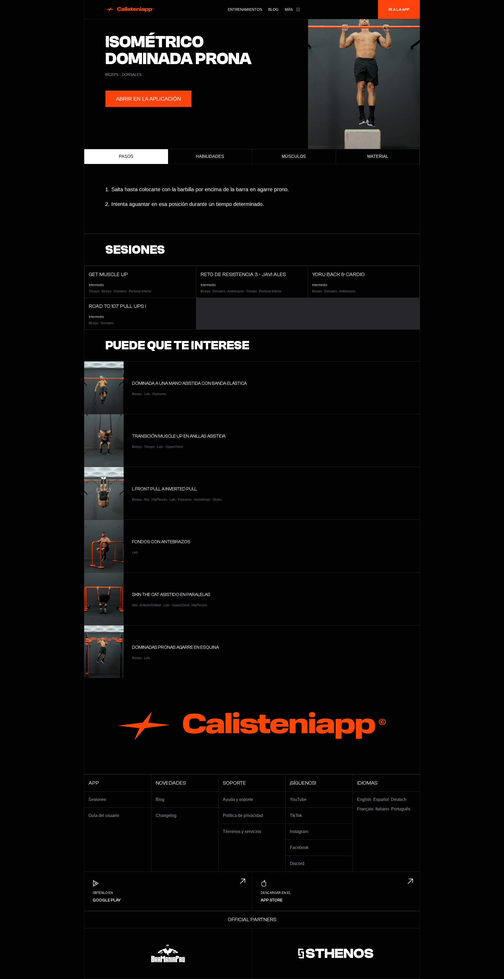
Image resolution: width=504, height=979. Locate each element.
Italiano (382, 809)
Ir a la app (398, 9)
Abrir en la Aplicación (148, 99)
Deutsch (398, 799)
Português (400, 809)
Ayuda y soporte (238, 799)
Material (377, 156)
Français (365, 809)
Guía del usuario (103, 815)
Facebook (299, 847)
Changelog (166, 815)
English (364, 799)
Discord (297, 863)
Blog (273, 9)
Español (381, 799)
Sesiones (97, 799)
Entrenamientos (245, 9)
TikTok (296, 815)
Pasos (126, 156)
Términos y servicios (242, 831)
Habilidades (210, 156)
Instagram (299, 831)
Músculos (294, 156)
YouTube (298, 799)
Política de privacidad (243, 815)
